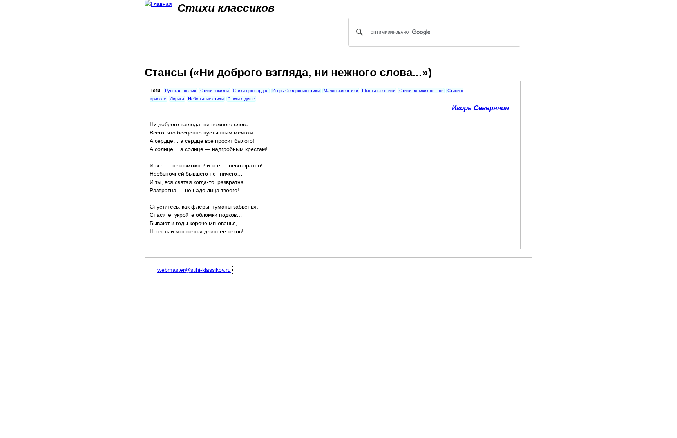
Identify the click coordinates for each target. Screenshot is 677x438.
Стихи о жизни (214, 90)
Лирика (177, 98)
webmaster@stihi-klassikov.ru (194, 270)
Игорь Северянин (480, 108)
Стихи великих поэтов (421, 90)
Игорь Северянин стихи (296, 90)
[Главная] (158, 4)
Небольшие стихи (206, 98)
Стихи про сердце (250, 90)
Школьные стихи (378, 90)
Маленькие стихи (341, 90)
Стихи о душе (241, 98)
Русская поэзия (180, 90)
